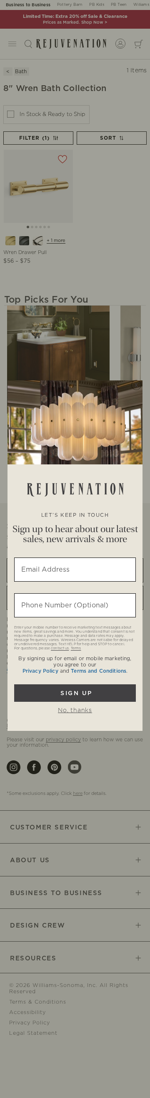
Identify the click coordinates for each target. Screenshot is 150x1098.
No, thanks (75, 710)
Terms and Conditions (98, 671)
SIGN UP (75, 693)
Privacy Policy (40, 671)
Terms (76, 648)
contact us (60, 648)
